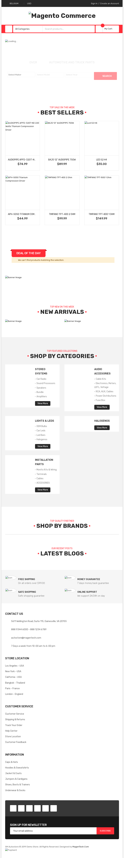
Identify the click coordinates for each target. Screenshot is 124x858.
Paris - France (12, 688)
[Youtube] (53, 808)
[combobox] (65, 29)
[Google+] (29, 808)
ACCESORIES (43, 482)
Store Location (13, 736)
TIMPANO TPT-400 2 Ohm (62, 214)
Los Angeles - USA (14, 665)
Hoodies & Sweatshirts (17, 767)
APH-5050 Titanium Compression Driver (30, 214)
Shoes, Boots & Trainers (17, 784)
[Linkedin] (37, 808)
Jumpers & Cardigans (16, 779)
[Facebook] (13, 808)
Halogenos (41, 439)
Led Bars (40, 435)
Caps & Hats (11, 762)
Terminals (41, 474)
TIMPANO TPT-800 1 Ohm (101, 214)
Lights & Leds (44, 420)
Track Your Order (13, 725)
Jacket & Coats (13, 773)
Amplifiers (41, 396)
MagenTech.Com (80, 846)
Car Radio (41, 379)
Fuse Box (100, 400)
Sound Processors (45, 383)
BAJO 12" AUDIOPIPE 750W (62, 159)
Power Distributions (105, 396)
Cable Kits (100, 379)
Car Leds (40, 430)
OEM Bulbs (41, 426)
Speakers (41, 387)
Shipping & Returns (15, 719)
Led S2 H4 (101, 159)
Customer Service (14, 714)
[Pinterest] (45, 808)
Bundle (40, 392)
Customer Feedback (15, 742)
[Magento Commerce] (62, 16)
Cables (39, 478)
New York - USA (13, 671)
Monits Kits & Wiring (46, 469)
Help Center (11, 731)
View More (42, 403)
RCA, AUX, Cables (104, 391)
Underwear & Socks (15, 790)
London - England (14, 694)
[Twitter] (21, 808)
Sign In (94, 3)
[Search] (91, 28)
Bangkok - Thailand (15, 682)
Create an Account (109, 3)
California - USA (13, 677)
